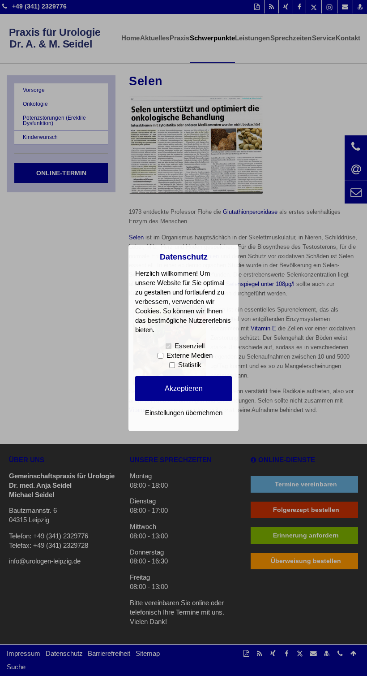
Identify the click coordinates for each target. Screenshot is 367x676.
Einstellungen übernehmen (183, 412)
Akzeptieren (184, 388)
